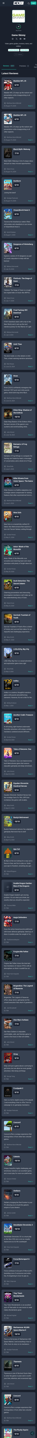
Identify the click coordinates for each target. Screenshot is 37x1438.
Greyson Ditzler (11, 1179)
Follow (20, 54)
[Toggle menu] (4, 3)
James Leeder (11, 1213)
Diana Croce (10, 169)
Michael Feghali (11, 1315)
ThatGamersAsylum (13, 939)
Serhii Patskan (11, 232)
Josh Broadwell (11, 1008)
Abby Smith (10, 637)
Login (33, 3)
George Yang (11, 1076)
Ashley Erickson (11, 703)
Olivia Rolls (10, 466)
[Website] (12, 39)
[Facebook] (20, 39)
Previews (23, 66)
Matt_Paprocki (11, 1281)
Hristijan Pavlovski (12, 198)
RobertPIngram (11, 871)
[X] (16, 39)
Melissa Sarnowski (12, 266)
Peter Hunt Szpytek (13, 974)
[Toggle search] (29, 4)
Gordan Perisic (11, 534)
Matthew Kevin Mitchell (14, 103)
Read (29, 106)
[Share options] (32, 1433)
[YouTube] (24, 39)
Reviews (8, 66)
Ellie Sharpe (10, 364)
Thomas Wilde (11, 905)
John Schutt (10, 432)
